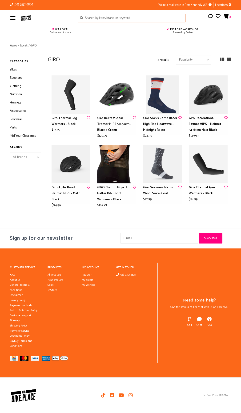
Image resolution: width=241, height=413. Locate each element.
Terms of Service (19, 331)
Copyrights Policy (19, 336)
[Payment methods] (15, 359)
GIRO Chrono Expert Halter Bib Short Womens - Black (112, 193)
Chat (199, 325)
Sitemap (15, 320)
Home (13, 45)
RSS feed (52, 290)
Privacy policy (17, 300)
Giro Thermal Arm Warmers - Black (202, 190)
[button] (210, 17)
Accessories (18, 111)
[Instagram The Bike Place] (131, 395)
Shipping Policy (18, 325)
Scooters (16, 78)
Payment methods (21, 305)
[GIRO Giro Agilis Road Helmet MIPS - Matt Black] (71, 164)
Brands (24, 45)
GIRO (33, 45)
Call (189, 325)
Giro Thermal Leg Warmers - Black (64, 121)
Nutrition (16, 94)
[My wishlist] (218, 17)
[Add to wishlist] (88, 118)
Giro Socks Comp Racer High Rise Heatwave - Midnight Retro (160, 124)
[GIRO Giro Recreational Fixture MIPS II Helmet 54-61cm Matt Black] (208, 94)
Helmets (15, 102)
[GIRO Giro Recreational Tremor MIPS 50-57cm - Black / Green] (116, 94)
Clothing (15, 86)
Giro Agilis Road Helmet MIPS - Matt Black (66, 193)
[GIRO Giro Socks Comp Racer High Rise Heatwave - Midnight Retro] (162, 94)
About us (15, 280)
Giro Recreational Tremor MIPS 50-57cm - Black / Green (114, 124)
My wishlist (88, 285)
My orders (87, 280)
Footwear (16, 119)
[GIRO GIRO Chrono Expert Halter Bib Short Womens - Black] (116, 164)
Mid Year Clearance (23, 136)
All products (54, 275)
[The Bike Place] (45, 18)
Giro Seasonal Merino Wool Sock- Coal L (158, 190)
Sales (51, 285)
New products (56, 280)
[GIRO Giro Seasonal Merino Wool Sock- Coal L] (162, 164)
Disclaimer (16, 295)
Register (87, 275)
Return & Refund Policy (23, 310)
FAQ (12, 275)
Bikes (13, 69)
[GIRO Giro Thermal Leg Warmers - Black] (71, 94)
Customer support (20, 315)
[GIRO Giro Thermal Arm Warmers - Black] (208, 164)
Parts (13, 127)
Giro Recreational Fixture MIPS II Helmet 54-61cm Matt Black (205, 124)
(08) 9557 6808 (127, 275)
